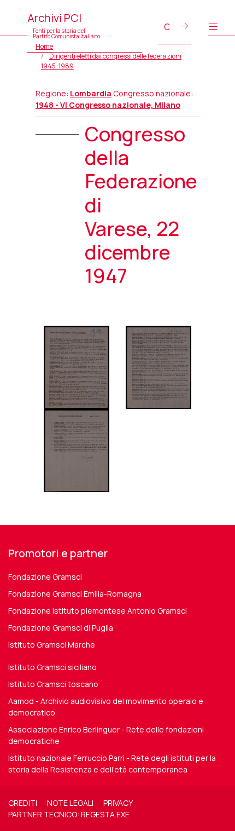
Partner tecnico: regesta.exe (69, 814)
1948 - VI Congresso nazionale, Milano (108, 105)
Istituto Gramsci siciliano (52, 667)
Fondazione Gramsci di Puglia (60, 627)
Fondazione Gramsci (45, 577)
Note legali (70, 803)
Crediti (22, 803)
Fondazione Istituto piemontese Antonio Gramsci (97, 610)
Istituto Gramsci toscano (53, 684)
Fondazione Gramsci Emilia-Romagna (75, 593)
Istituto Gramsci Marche (51, 644)
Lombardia (90, 93)
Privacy (118, 803)
